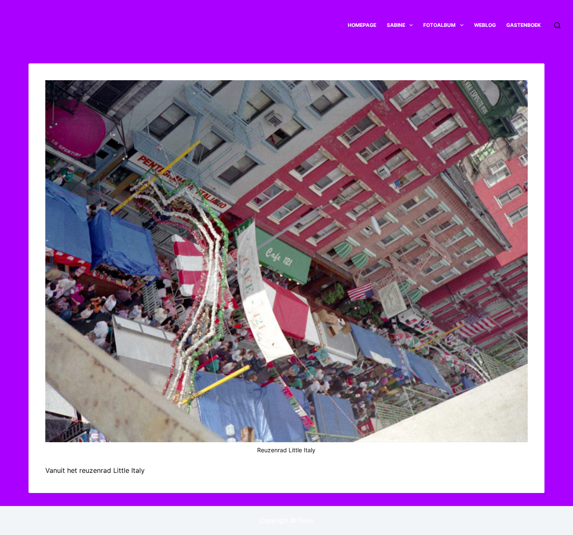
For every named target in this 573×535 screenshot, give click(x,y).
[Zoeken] (557, 25)
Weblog (485, 25)
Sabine (396, 25)
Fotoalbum (439, 25)
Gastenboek (523, 25)
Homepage (362, 25)
